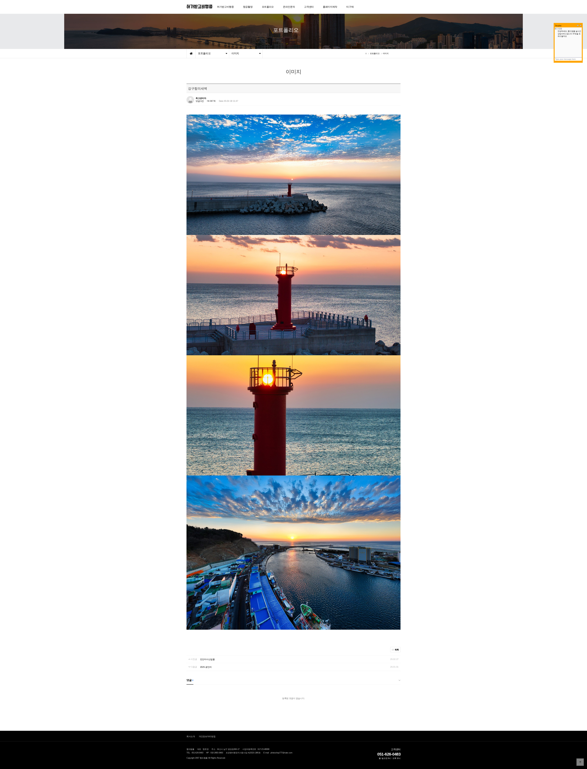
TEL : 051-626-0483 (194, 753)
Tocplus (558, 26)
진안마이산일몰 (207, 659)
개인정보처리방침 (207, 736)
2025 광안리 (206, 667)
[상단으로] (580, 762)
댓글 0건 (200, 101)
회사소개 (190, 736)
